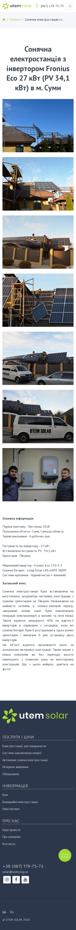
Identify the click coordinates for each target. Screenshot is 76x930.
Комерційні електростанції (20, 802)
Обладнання (10, 774)
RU (12, 912)
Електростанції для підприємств (24, 746)
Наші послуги (10, 809)
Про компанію (11, 837)
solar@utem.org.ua (15, 872)
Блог (5, 795)
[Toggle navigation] (70, 6)
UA (4, 912)
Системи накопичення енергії (22, 753)
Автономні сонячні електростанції (25, 760)
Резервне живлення (15, 767)
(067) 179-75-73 (52, 6)
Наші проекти (11, 830)
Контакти (8, 844)
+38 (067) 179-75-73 (23, 866)
